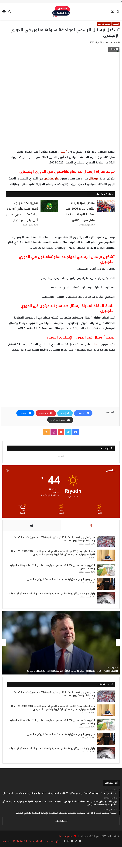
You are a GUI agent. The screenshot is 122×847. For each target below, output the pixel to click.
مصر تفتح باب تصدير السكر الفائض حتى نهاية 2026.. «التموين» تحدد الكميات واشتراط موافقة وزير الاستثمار (54, 539)
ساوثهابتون (51, 178)
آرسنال (63, 151)
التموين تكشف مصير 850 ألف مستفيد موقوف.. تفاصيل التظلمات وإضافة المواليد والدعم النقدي (52, 567)
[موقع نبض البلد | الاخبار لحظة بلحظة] (61, 12)
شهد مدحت (111, 42)
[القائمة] (4, 12)
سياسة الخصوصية (36, 841)
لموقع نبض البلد (64, 836)
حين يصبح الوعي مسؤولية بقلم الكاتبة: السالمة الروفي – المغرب (61, 579)
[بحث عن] (118, 12)
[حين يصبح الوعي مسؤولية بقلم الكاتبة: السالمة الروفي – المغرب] (106, 584)
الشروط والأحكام (19, 841)
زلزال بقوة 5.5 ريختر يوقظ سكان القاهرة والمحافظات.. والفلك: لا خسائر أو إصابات (52, 593)
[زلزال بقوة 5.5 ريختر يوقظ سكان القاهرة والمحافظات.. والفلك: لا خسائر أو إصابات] (106, 598)
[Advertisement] (60, 80)
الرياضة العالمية (104, 24)
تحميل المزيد (61, 821)
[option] (61, 642)
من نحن (6, 841)
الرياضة (116, 24)
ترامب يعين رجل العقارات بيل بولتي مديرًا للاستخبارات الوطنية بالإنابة (72, 671)
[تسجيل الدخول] (112, 12)
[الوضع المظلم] (9, 12)
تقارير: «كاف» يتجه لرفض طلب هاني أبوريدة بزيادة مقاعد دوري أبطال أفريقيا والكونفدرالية (22, 211)
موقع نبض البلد (53, 841)
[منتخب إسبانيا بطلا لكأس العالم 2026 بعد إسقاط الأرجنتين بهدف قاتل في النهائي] (106, 206)
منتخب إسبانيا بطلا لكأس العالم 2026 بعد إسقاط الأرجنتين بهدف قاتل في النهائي (80, 211)
